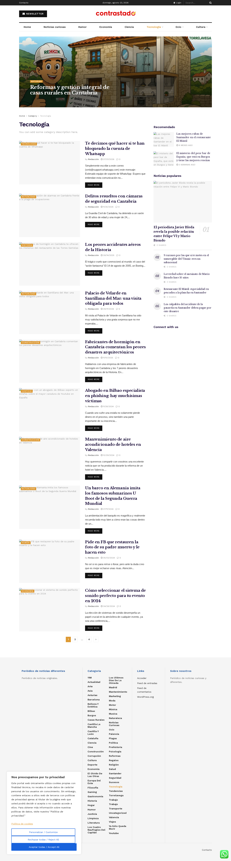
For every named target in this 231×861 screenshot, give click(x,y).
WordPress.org (145, 696)
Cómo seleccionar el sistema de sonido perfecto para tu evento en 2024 (115, 595)
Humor (82, 27)
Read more (94, 185)
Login (178, 3)
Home (27, 27)
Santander (115, 773)
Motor (112, 705)
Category (32, 116)
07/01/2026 (108, 159)
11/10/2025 (107, 358)
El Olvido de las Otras (95, 774)
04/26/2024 (108, 606)
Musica (113, 713)
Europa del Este (94, 782)
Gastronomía (95, 796)
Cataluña (93, 738)
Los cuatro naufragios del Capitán (96, 830)
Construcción (30, 342)
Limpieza (93, 818)
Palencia (114, 734)
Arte (90, 686)
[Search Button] (210, 2)
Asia (90, 690)
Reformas (115, 756)
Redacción (38, 99)
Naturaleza (115, 718)
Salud (112, 769)
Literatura (94, 822)
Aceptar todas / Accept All (44, 847)
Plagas (113, 738)
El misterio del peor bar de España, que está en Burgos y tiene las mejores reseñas (193, 157)
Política (113, 742)
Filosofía (93, 787)
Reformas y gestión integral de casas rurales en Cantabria (69, 90)
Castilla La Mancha (94, 725)
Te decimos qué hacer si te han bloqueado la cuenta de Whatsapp (115, 148)
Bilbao (91, 711)
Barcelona (94, 699)
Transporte (115, 808)
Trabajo (113, 799)
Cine (90, 747)
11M (90, 677)
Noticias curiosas (55, 27)
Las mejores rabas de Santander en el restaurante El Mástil (193, 137)
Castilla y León (93, 732)
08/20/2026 (54, 99)
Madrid (113, 687)
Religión (114, 764)
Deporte (92, 764)
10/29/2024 (108, 455)
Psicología (115, 751)
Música (113, 709)
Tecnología (154, 27)
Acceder (141, 678)
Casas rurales (96, 719)
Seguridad (115, 777)
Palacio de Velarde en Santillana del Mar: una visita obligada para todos (113, 298)
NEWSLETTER (34, 13)
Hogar (91, 805)
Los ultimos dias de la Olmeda (116, 680)
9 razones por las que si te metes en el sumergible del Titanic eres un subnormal (186, 259)
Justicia (27, 391)
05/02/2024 (108, 558)
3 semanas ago (186, 164)
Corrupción (94, 756)
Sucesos (114, 782)
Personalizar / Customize (43, 832)
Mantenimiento (118, 691)
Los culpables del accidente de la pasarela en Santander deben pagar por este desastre (187, 308)
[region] (44, 813)
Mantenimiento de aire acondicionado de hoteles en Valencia (113, 444)
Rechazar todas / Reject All (43, 839)
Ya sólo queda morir (117, 827)
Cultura (200, 27)
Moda (112, 700)
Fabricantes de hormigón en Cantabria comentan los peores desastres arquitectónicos (115, 347)
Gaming (92, 792)
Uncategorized (117, 813)
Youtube (114, 833)
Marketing (115, 696)
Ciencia (129, 27)
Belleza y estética (93, 705)
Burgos (92, 715)
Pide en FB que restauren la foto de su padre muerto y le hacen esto (112, 547)
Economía (105, 27)
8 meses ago (185, 145)
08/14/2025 (108, 255)
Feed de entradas (147, 683)
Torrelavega (116, 795)
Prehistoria (115, 747)
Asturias (36, 81)
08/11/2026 (108, 309)
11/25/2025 (107, 207)
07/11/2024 (107, 509)
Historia (27, 245)
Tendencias (116, 791)
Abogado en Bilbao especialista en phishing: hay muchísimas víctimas (115, 395)
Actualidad (28, 197)
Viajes (112, 821)
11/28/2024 (108, 406)
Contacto (23, 3)
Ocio (178, 27)
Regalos (114, 760)
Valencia (114, 817)
